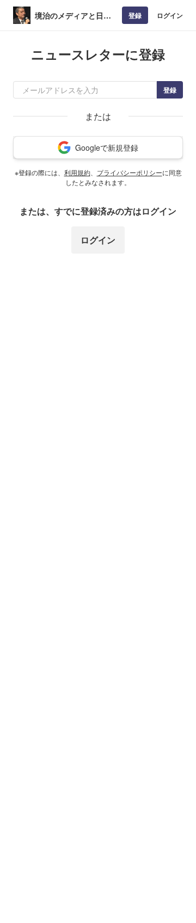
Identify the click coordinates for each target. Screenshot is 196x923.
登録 (135, 15)
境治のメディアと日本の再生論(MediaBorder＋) (75, 15)
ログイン (170, 15)
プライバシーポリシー (129, 172)
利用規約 (77, 172)
